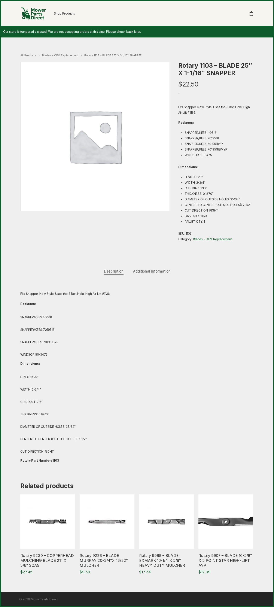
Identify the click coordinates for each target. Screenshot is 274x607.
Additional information (152, 271)
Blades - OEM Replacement (60, 55)
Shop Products (64, 13)
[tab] (114, 271)
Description (114, 271)
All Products (28, 55)
